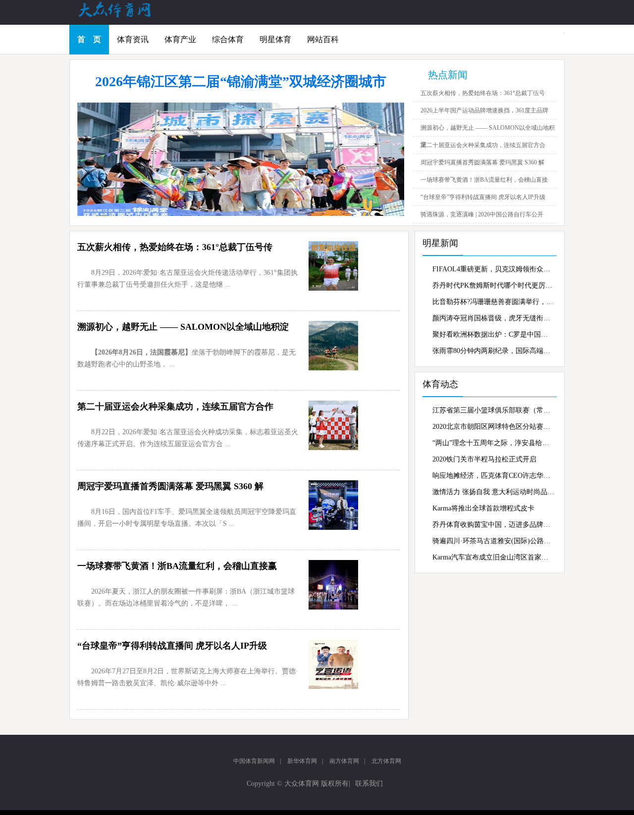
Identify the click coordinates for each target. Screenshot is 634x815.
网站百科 (323, 39)
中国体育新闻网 (254, 761)
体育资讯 (133, 39)
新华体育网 (302, 761)
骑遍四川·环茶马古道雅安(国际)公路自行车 (493, 541)
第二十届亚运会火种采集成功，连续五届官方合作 (175, 406)
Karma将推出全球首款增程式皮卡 (483, 508)
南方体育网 (344, 761)
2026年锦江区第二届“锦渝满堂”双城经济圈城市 (240, 81)
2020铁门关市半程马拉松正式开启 (484, 459)
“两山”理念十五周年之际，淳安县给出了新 (493, 443)
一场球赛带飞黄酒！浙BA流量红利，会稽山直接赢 (177, 566)
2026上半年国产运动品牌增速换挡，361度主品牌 (484, 110)
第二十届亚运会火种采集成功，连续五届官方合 (483, 145)
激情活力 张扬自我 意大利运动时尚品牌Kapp (493, 492)
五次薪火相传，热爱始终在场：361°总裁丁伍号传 (174, 247)
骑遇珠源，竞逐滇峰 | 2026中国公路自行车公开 (482, 214)
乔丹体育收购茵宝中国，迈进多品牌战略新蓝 (493, 524)
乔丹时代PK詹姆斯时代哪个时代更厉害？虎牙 (493, 285)
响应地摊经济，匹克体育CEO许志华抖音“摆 (493, 475)
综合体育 (228, 39)
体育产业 (180, 39)
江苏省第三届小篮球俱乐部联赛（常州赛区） (493, 410)
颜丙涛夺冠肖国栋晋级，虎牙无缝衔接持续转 (493, 318)
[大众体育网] (123, 16)
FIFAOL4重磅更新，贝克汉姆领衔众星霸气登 (493, 269)
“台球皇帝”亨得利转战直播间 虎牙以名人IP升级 (483, 197)
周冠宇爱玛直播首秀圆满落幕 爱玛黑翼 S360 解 (482, 162)
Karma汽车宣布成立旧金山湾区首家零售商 (493, 557)
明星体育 (275, 39)
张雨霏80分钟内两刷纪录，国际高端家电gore (493, 351)
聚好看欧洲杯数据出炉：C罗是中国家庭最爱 (493, 334)
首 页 (89, 39)
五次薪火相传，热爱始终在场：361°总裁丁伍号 (483, 93)
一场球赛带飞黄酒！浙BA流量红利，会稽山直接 (484, 179)
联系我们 (369, 783)
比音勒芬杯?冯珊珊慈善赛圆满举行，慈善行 (493, 302)
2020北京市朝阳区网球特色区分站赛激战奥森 (493, 426)
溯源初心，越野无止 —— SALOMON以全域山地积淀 (183, 327)
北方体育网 (386, 761)
